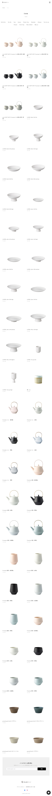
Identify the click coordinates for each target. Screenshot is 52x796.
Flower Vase (26, 22)
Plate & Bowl (29, 24)
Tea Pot (9, 22)
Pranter (15, 24)
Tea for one (46, 22)
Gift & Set (3, 22)
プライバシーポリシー (21, 786)
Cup (15, 22)
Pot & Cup (22, 24)
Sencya (19, 22)
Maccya (36, 24)
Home (4, 7)
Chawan (39, 22)
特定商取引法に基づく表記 (30, 786)
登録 (42, 768)
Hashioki (33, 22)
